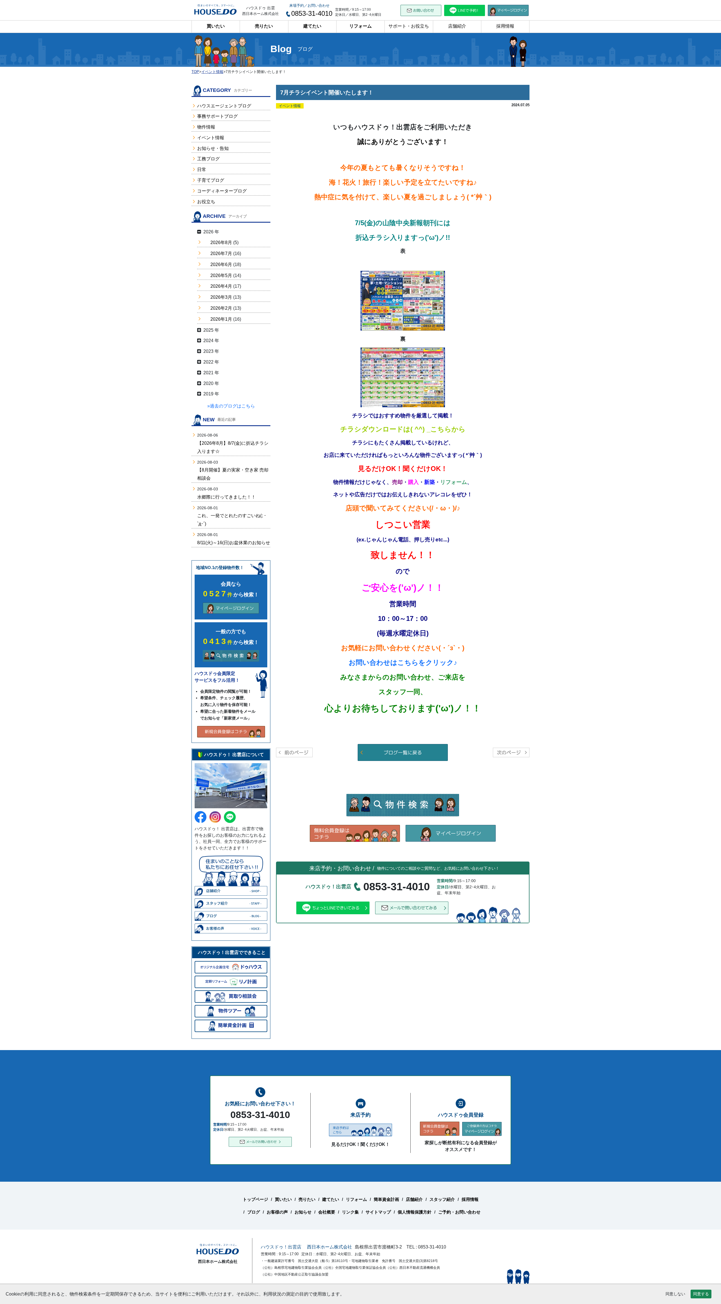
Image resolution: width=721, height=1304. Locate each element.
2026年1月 (221, 319)
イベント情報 (210, 137)
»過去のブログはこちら (231, 406)
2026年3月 (221, 297)
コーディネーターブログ (222, 191)
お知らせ (303, 1212)
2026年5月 (221, 275)
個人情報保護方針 (414, 1212)
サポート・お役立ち (408, 26)
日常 (201, 169)
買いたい (216, 26)
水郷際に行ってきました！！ (226, 497)
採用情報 (505, 26)
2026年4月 (221, 286)
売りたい (264, 26)
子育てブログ (210, 180)
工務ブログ (208, 158)
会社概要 (326, 1212)
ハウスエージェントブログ (224, 105)
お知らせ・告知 (213, 148)
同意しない (675, 1294)
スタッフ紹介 (442, 1199)
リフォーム (360, 26)
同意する (701, 1294)
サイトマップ (378, 1212)
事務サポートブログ (217, 116)
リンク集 (350, 1212)
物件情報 (206, 127)
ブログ (253, 1212)
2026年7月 (221, 253)
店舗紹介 (457, 26)
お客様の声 (277, 1212)
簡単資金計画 (386, 1199)
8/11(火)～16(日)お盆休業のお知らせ (233, 542)
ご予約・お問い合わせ (459, 1212)
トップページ (255, 1199)
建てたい (312, 26)
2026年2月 (221, 308)
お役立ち (206, 201)
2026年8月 (221, 242)
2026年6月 (221, 264)
